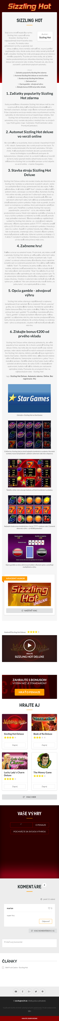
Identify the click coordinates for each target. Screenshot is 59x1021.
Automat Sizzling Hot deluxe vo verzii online (31, 75)
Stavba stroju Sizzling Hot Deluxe (31, 78)
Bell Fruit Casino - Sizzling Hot (16, 967)
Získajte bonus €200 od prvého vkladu (31, 87)
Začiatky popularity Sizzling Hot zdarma (31, 73)
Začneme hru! (31, 81)
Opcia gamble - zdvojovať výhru (31, 84)
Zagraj (14, 745)
